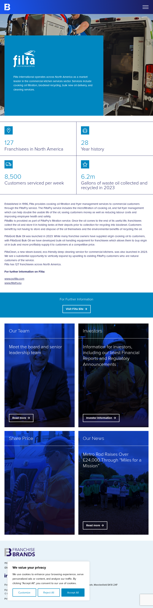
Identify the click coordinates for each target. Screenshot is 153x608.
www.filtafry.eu (12, 283)
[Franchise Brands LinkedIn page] (6, 575)
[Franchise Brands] (7, 7)
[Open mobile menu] (146, 7)
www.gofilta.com (14, 279)
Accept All (73, 592)
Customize (24, 592)
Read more (19, 418)
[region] (48, 581)
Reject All (48, 592)
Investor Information (99, 418)
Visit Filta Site (74, 309)
